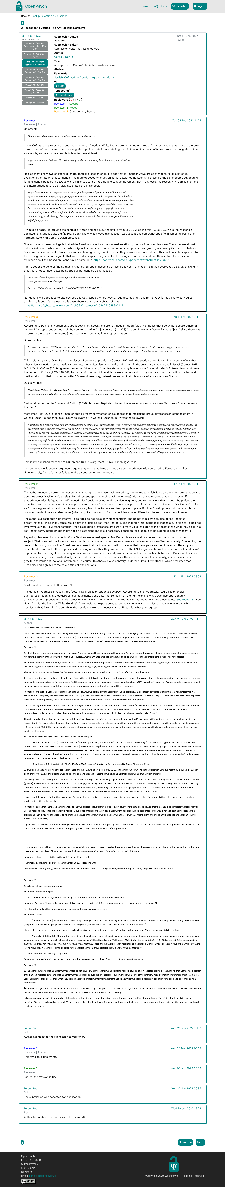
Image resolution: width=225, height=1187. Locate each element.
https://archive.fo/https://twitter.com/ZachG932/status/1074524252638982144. (74, 305)
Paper (60, 86)
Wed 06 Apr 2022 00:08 (186, 1068)
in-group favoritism (102, 77)
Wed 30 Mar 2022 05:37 (186, 1048)
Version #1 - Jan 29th (35, 103)
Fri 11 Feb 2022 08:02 (187, 576)
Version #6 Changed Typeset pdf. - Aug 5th (35, 70)
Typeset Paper (64, 95)
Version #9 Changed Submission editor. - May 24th (35, 46)
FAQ (155, 6)
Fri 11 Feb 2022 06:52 (187, 484)
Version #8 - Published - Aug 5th (35, 55)
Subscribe (185, 1142)
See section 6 (185, 599)
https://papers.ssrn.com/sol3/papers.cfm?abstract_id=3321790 (133, 260)
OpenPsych (36, 6)
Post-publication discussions (49, 16)
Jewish (58, 77)
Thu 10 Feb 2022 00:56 (186, 317)
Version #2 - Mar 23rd (35, 98)
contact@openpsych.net (43, 1175)
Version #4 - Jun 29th (35, 85)
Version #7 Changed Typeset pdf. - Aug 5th (35, 63)
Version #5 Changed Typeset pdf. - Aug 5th (35, 78)
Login (200, 6)
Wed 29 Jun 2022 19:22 (186, 1108)
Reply (200, 1142)
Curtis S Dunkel (31, 36)
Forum (146, 6)
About (164, 6)
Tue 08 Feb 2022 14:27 (186, 120)
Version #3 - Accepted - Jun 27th (35, 91)
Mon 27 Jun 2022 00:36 (186, 1088)
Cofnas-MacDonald (76, 77)
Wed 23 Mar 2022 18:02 (186, 619)
